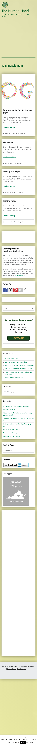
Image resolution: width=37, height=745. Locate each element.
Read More (29, 742)
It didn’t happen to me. (12, 359)
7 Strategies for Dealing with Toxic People (16, 406)
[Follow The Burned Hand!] (10, 290)
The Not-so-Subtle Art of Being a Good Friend (19, 369)
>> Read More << (20, 276)
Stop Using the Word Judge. (11, 436)
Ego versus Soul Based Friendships (16, 362)
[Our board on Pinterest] (15, 290)
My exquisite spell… (13, 171)
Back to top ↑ (21, 669)
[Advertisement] (18, 38)
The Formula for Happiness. (11, 429)
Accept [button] (23, 742)
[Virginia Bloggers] (16, 491)
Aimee (23, 134)
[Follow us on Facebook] (5, 290)
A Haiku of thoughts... (9, 409)
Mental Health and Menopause (14, 377)
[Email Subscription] (20, 290)
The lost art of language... (11, 433)
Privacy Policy (11, 669)
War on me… (9, 142)
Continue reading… (9, 127)
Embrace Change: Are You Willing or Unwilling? (19, 365)
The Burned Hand (15, 11)
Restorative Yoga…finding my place (17, 111)
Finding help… (10, 201)
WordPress (31, 666)
